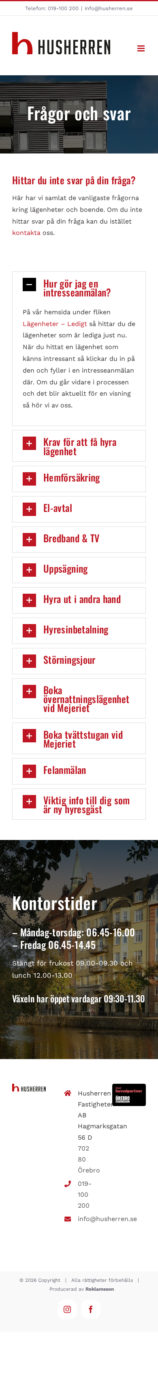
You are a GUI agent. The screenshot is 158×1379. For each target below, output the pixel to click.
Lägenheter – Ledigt (55, 324)
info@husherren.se (109, 8)
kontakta (26, 233)
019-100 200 (63, 8)
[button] (79, 287)
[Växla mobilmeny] (141, 48)
